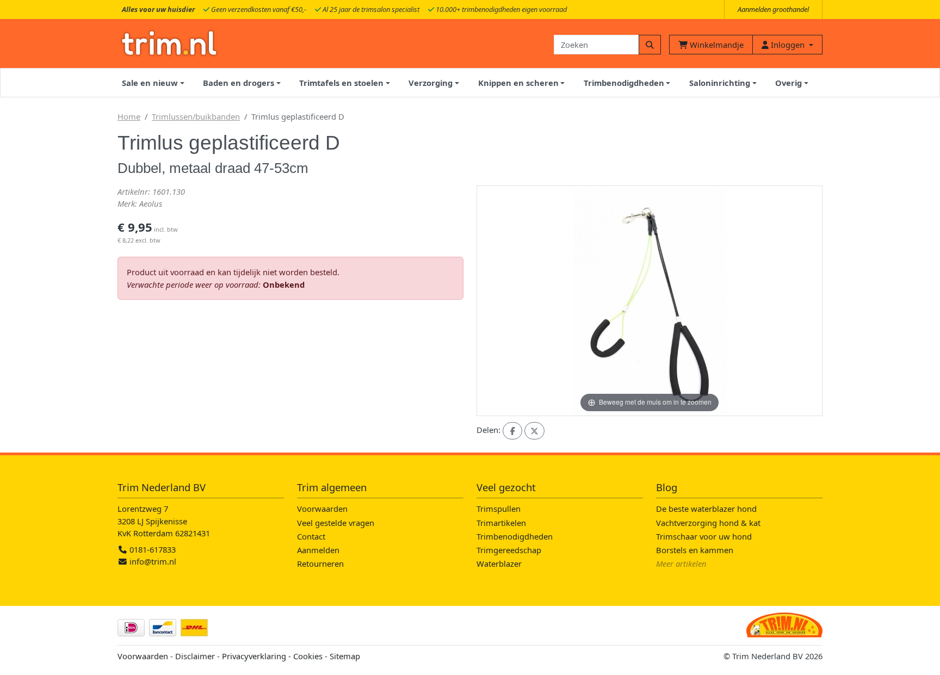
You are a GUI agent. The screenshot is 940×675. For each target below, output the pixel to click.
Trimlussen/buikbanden (196, 116)
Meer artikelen (681, 563)
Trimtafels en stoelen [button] (341, 82)
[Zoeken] (650, 44)
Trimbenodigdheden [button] (624, 82)
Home (129, 116)
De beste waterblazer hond (706, 508)
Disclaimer (195, 656)
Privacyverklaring (254, 656)
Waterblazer (499, 563)
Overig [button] (788, 82)
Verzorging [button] (431, 82)
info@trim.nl (152, 561)
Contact (311, 536)
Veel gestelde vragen (335, 522)
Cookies (308, 656)
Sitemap (345, 656)
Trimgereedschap (509, 549)
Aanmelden (318, 549)
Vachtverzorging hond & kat (708, 522)
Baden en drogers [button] (238, 82)
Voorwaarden (322, 508)
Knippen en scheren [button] (518, 82)
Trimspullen (499, 508)
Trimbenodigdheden (515, 536)
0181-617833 (151, 549)
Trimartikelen (501, 522)
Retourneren (320, 563)
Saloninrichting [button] (719, 82)
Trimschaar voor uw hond (704, 536)
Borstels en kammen (694, 549)
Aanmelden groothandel (773, 9)
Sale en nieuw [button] (150, 82)
